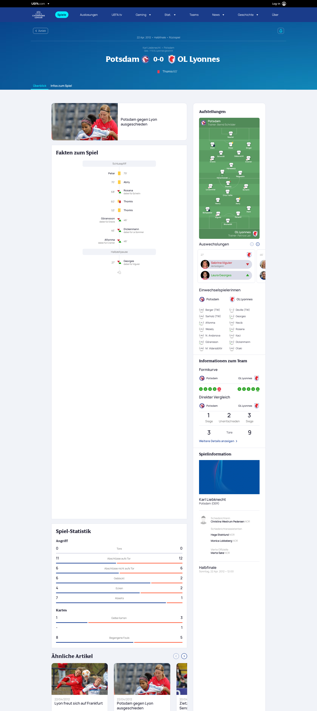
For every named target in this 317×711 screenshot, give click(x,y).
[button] (143, 14)
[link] (62, 14)
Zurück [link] (42, 30)
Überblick (39, 85)
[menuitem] (64, 14)
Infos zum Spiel (61, 85)
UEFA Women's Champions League (38, 14)
